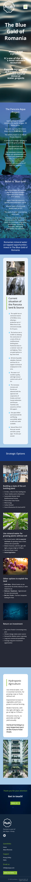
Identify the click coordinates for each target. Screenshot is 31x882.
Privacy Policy (7, 857)
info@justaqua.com (8, 868)
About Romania (7, 850)
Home (5, 847)
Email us (14, 803)
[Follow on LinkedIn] (4, 835)
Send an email (9, 873)
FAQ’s (4, 860)
